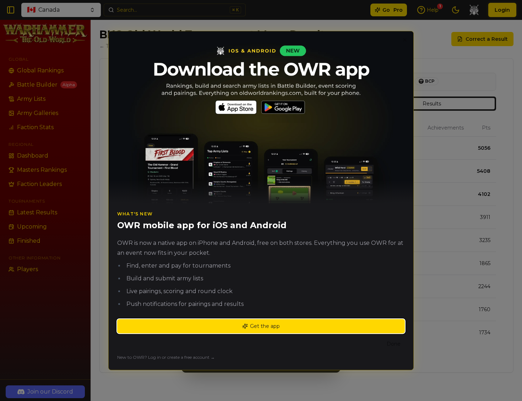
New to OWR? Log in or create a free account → (166, 357)
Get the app (265, 326)
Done (394, 344)
